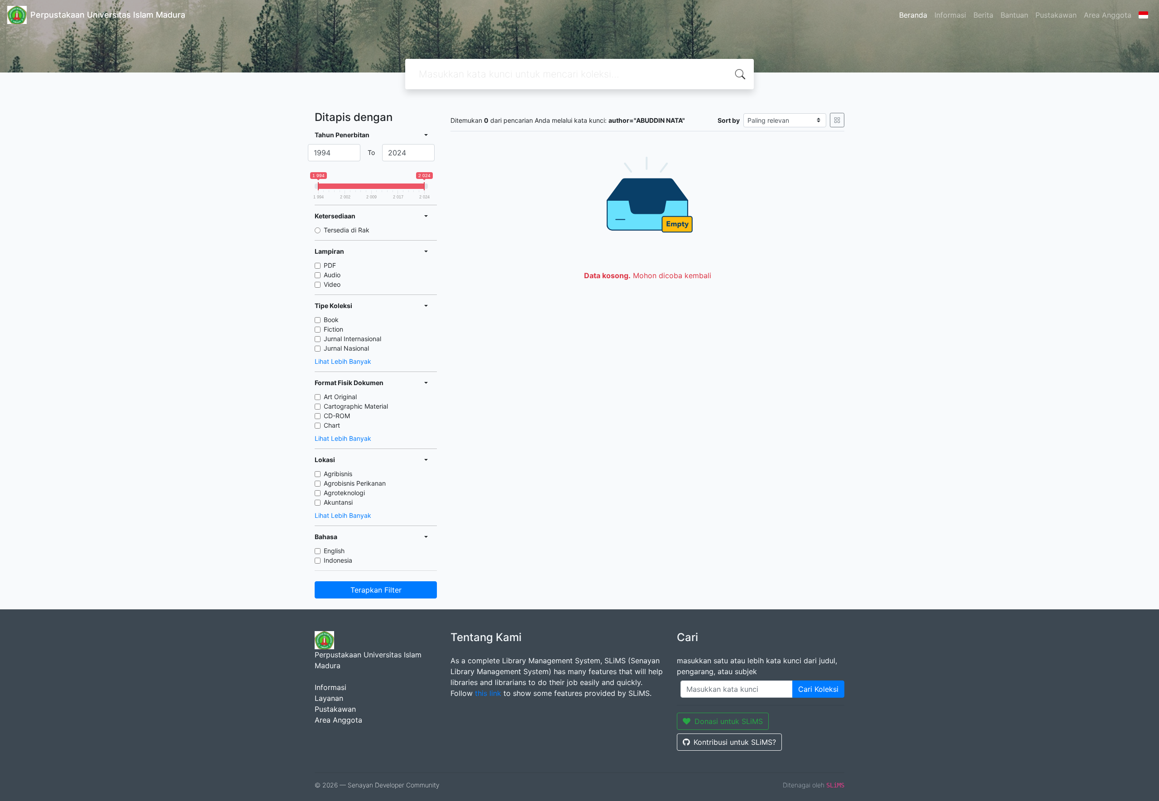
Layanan (329, 698)
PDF (330, 265)
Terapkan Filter (376, 589)
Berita (983, 14)
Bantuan (1014, 14)
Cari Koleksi (818, 689)
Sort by (729, 120)
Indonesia (338, 560)
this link (488, 693)
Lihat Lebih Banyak (343, 361)
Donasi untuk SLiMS (728, 721)
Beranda (913, 14)
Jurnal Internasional (352, 339)
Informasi (950, 14)
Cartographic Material (356, 406)
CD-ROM (337, 416)
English (334, 551)
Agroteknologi (344, 493)
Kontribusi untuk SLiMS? (735, 742)
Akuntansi (338, 502)
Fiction (333, 329)
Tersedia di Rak (346, 230)
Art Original (340, 396)
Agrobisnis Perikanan (355, 483)
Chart (332, 425)
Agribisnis (338, 474)
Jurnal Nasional (346, 348)
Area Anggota (1107, 14)
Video (332, 284)
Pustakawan (1056, 14)
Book (331, 319)
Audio (332, 275)
